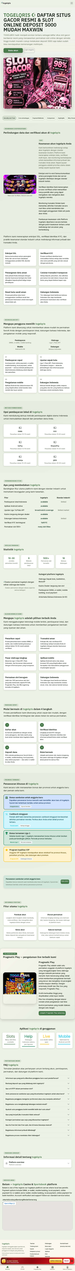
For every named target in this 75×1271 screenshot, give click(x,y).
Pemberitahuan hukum (34, 1255)
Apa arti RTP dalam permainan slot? (19, 1089)
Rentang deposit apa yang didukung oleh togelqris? (25, 1083)
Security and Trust (9, 118)
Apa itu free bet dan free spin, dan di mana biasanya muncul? (29, 1125)
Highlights (61, 118)
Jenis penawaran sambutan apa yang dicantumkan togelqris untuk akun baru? (35, 1094)
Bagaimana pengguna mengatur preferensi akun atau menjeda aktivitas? (33, 1099)
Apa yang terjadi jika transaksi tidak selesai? (23, 1115)
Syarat (32, 1249)
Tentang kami (34, 1246)
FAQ (46, 1254)
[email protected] (65, 1246)
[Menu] (72, 3)
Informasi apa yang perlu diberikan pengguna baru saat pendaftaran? (32, 1078)
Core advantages (23, 118)
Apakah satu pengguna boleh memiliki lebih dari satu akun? (28, 1109)
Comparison (51, 118)
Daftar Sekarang (55, 1261)
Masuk (66, 1261)
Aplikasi (47, 1251)
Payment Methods (38, 118)
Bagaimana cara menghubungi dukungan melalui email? (26, 1104)
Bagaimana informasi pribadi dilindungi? (21, 1130)
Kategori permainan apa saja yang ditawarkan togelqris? (27, 1120)
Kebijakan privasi (35, 1251)
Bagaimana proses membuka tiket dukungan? (23, 1135)
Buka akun (13, 50)
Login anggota (29, 49)
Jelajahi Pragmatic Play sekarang (52, 1013)
